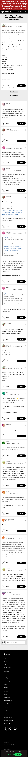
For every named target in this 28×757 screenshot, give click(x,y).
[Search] (18, 12)
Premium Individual (8, 711)
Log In (21, 11)
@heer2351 (6, 237)
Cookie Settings (7, 744)
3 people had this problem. (9, 88)
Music (8, 79)
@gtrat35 (6, 293)
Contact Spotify (8, 704)
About (5, 661)
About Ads (13, 744)
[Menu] (25, 12)
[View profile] (3, 25)
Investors (6, 684)
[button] (25, 26)
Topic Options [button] (13, 92)
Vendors (6, 687)
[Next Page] (18, 100)
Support (6, 694)
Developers (7, 678)
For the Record (7, 667)
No (11, 754)
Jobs (5, 664)
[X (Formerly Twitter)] (10, 729)
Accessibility (6, 747)
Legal (5, 740)
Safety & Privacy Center (11, 740)
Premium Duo (7, 714)
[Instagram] (5, 729)
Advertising (7, 681)
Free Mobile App (8, 700)
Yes (17, 754)
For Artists (6, 675)
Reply (21, 85)
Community (8, 12)
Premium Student (8, 720)
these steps (5, 8)
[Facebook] (15, 729)
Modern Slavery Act (7, 749)
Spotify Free (7, 723)
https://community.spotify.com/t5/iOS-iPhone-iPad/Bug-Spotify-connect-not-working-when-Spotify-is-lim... (12, 212)
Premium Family (8, 717)
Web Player (7, 697)
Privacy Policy (6, 742)
